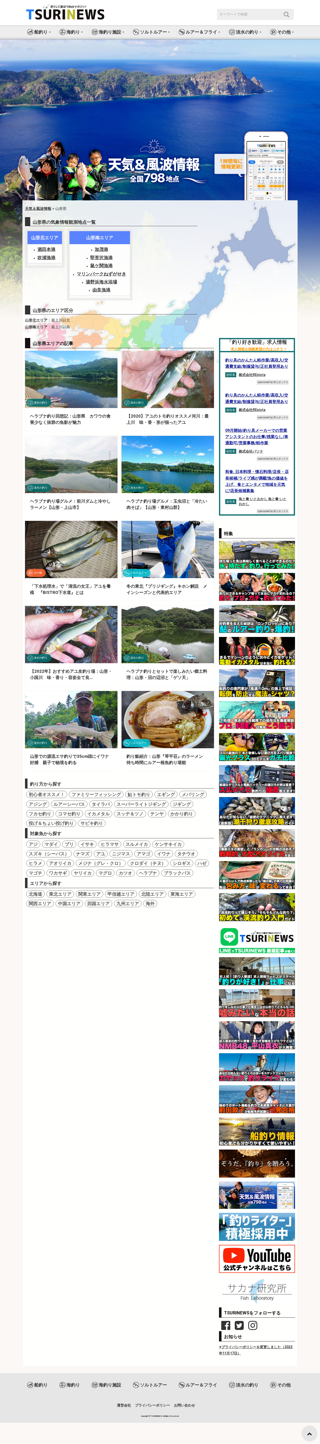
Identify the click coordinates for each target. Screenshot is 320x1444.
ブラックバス (177, 873)
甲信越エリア (121, 894)
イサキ (87, 844)
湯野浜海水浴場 (101, 281)
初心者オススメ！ (47, 794)
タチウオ (186, 853)
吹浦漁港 (47, 257)
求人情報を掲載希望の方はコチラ (257, 349)
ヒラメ (35, 863)
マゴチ (35, 873)
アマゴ (143, 853)
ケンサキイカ (168, 844)
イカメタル (98, 813)
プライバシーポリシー (152, 1405)
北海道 (35, 894)
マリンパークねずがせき (101, 273)
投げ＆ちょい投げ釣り (51, 823)
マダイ (51, 844)
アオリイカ (60, 863)
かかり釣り (181, 813)
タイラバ (101, 804)
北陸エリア (152, 894)
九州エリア (127, 903)
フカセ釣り (40, 813)
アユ (100, 853)
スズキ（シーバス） (49, 853)
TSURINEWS (156, 1416)
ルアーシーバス (69, 804)
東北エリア (60, 894)
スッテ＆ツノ (130, 813)
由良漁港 (101, 289)
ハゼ (202, 863)
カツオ (125, 873)
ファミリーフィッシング (96, 794)
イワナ (163, 853)
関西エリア (40, 903)
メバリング (193, 794)
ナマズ (83, 853)
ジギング (182, 804)
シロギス (182, 863)
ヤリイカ (83, 873)
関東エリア (89, 894)
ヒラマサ (110, 844)
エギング (166, 794)
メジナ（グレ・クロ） (100, 863)
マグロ (105, 873)
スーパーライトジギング (141, 804)
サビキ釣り (91, 823)
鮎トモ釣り (139, 794)
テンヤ (157, 813)
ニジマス (121, 853)
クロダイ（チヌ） (148, 863)
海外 (150, 903)
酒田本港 (47, 249)
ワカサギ (58, 873)
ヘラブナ (148, 873)
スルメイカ (137, 844)
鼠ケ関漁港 (101, 265)
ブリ (69, 844)
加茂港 (101, 249)
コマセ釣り (69, 813)
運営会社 (124, 1405)
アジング (38, 804)
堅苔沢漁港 (101, 257)
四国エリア (98, 903)
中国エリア (69, 903)
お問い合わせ (184, 1405)
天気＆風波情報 (38, 208)
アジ (33, 844)
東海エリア (181, 894)
